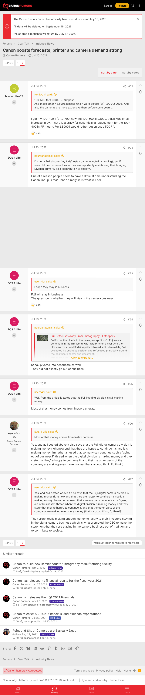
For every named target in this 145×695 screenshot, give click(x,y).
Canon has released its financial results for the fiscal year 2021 (57, 580)
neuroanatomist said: (47, 155)
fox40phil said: (43, 94)
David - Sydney (31, 571)
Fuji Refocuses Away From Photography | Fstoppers (83, 336)
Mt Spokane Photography (39, 604)
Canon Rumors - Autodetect (24, 670)
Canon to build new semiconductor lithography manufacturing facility (62, 564)
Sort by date (108, 72)
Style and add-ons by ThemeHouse (102, 680)
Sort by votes (130, 72)
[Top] (134, 671)
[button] (127, 690)
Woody (28, 588)
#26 (130, 423)
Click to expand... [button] (82, 357)
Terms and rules (84, 670)
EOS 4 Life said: (44, 431)
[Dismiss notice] (137, 19)
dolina (15, 634)
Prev (10, 63)
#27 (130, 479)
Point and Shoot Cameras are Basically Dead (44, 630)
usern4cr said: (43, 281)
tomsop (28, 621)
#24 (130, 319)
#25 (130, 383)
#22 (130, 147)
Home (127, 670)
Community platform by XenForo (40, 680)
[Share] (124, 86)
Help (118, 670)
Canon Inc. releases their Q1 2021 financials (43, 597)
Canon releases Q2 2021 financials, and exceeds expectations (56, 614)
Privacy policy (104, 670)
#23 (130, 273)
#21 (130, 86)
